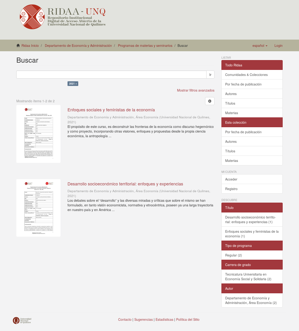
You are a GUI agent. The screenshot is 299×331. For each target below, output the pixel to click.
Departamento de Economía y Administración (78, 45)
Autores (231, 93)
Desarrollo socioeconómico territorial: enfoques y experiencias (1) (250, 219)
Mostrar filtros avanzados (195, 90)
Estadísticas (164, 319)
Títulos (230, 103)
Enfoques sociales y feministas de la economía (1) (252, 233)
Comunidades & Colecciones (246, 74)
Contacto (125, 319)
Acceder (231, 179)
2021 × (73, 83)
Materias (231, 112)
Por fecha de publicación (243, 84)
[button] (260, 45)
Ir (210, 74)
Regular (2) (233, 255)
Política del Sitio (187, 319)
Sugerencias (143, 319)
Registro (231, 188)
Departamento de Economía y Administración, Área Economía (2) (251, 300)
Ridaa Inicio (30, 45)
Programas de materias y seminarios (145, 45)
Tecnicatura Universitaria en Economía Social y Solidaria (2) (248, 276)
